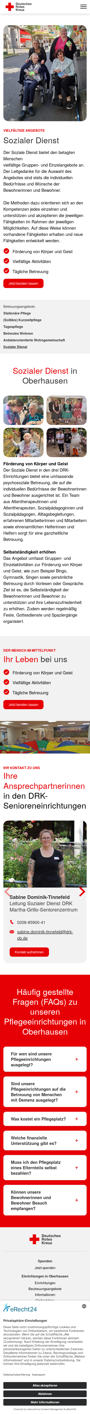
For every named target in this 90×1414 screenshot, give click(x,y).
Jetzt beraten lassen (23, 283)
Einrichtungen (45, 1282)
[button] (7, 892)
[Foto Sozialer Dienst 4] (66, 442)
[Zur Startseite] (18, 7)
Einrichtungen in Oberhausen (45, 1276)
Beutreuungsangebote (45, 1288)
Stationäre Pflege (17, 313)
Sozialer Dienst (15, 346)
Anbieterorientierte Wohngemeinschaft (34, 340)
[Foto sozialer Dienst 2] (66, 410)
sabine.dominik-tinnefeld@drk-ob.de (45, 935)
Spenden (45, 1261)
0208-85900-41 (31, 922)
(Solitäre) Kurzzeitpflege (22, 319)
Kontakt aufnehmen (29, 952)
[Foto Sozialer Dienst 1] (23, 410)
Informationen (45, 1294)
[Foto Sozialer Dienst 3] (23, 442)
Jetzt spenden (45, 1267)
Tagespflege (13, 326)
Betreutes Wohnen (18, 333)
